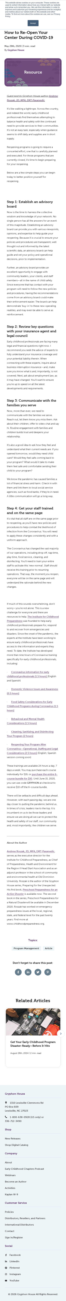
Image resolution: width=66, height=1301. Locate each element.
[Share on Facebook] (18, 972)
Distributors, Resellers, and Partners (25, 1218)
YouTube (14, 1280)
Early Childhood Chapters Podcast (24, 1168)
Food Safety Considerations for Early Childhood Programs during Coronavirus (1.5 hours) (32, 706)
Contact (9, 1231)
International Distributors (19, 1224)
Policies (9, 1211)
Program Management (26, 948)
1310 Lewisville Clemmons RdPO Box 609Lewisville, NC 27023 (24, 1106)
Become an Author (15, 1181)
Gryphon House (16, 50)
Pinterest (15, 1267)
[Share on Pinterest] (47, 972)
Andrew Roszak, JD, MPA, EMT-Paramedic (30, 851)
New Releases (12, 1138)
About (8, 1162)
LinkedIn (14, 1261)
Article (48, 948)
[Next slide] (61, 1033)
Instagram (15, 1274)
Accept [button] (33, 23)
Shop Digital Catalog (16, 1145)
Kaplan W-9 (11, 1194)
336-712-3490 (13, 1121)
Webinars (10, 1175)
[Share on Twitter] (38, 972)
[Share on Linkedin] (28, 972)
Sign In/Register (14, 1237)
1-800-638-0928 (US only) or (26, 1117)
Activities (10, 1188)
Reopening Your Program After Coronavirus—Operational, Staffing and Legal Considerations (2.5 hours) (32, 748)
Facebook (15, 1255)
